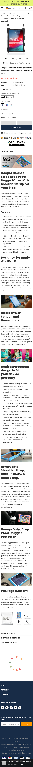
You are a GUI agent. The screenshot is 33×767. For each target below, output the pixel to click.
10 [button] (20, 58)
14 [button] (27, 58)
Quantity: (4, 110)
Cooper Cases (17, 82)
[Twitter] (7, 707)
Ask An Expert (24, 63)
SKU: (2, 85)
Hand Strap (11, 13)
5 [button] (12, 58)
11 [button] (22, 58)
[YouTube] (19, 707)
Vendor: (4, 82)
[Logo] (10, 8)
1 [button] (5, 58)
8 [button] (17, 58)
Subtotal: (4, 117)
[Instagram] (11, 707)
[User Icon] (25, 8)
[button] (8, 123)
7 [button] (15, 58)
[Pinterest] (15, 707)
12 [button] (24, 58)
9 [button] (19, 58)
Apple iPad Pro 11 (7, 97)
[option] (16, 39)
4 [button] (10, 58)
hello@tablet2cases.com (22, 753)
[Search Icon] (20, 8)
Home (3, 13)
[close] (31, 3)
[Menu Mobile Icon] (2, 8)
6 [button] (13, 58)
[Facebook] (2, 707)
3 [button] (8, 58)
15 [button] (16, 59)
